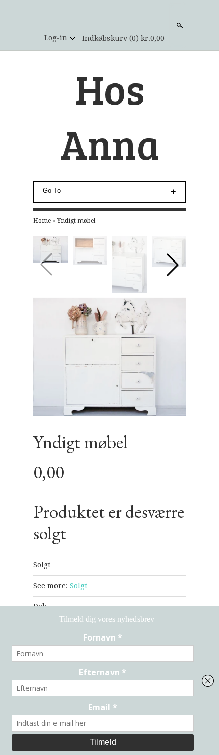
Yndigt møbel (76, 220)
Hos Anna (109, 116)
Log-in (55, 38)
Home (42, 220)
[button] (172, 264)
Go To (52, 190)
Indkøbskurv (123, 38)
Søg (179, 25)
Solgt (78, 586)
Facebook (109, 14)
